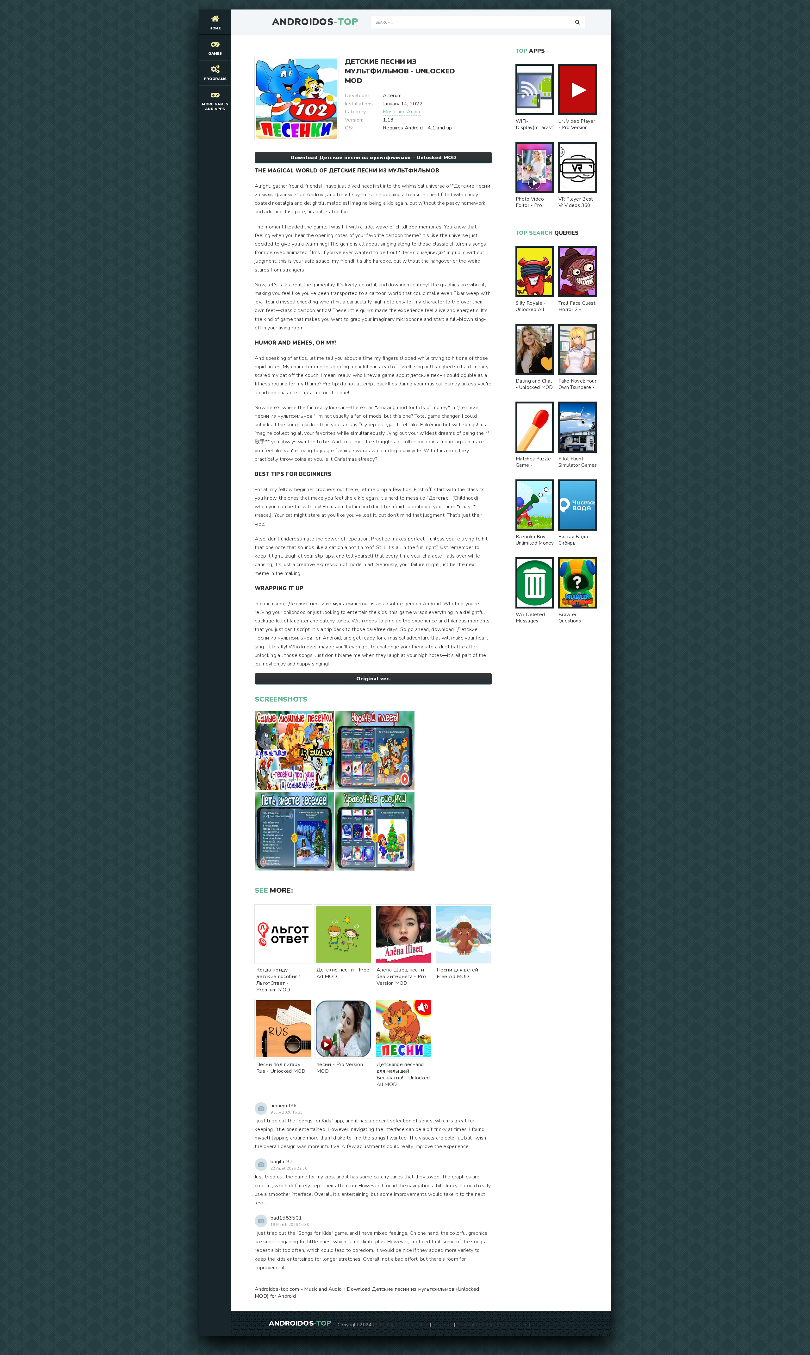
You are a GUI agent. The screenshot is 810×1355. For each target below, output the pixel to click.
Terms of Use (513, 1324)
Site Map (385, 1324)
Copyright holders (476, 1324)
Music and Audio (402, 111)
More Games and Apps (215, 106)
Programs (215, 79)
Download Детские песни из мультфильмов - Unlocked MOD (373, 157)
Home (215, 28)
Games (215, 53)
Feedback (443, 1324)
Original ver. (373, 678)
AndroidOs (315, 22)
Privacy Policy (413, 1324)
